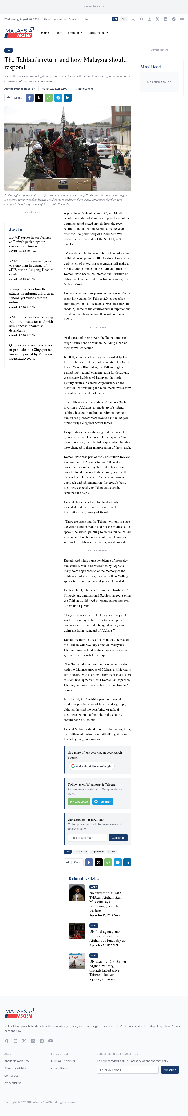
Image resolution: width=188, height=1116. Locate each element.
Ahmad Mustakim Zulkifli (20, 88)
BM (123, 19)
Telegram (105, 801)
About (47, 19)
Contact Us (11, 1075)
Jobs (85, 19)
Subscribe (118, 837)
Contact (74, 19)
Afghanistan (97, 851)
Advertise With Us (15, 1068)
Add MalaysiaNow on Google (93, 766)
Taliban (111, 851)
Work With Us (12, 1083)
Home (45, 32)
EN (115, 19)
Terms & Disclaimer (63, 1061)
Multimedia (97, 32)
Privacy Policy (59, 1068)
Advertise (60, 19)
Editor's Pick (81, 851)
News (58, 32)
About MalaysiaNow (16, 1061)
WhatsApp (81, 801)
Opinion (73, 32)
